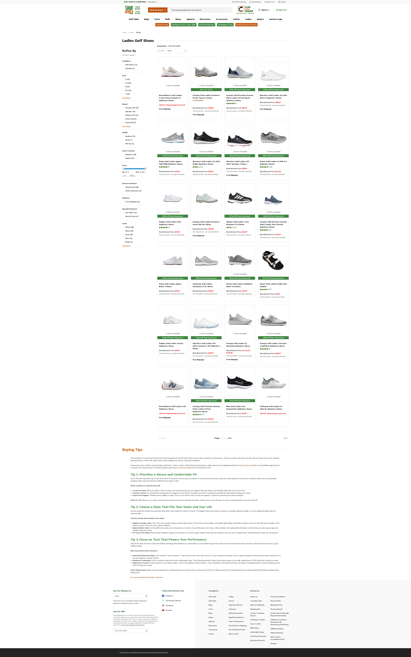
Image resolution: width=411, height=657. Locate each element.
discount (183, 468)
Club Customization (236, 621)
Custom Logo (275, 19)
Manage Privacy (276, 605)
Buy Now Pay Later (257, 640)
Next (285, 438)
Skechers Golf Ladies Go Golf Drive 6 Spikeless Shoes (273, 96)
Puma (245, 465)
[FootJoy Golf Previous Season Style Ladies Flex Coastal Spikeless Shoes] (273, 198)
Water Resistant (133, 191)
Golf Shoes (131, 65)
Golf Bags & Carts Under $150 (184, 25)
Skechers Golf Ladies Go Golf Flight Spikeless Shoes (206, 162)
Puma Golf (130, 123)
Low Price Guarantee (258, 636)
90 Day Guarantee (235, 613)
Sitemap (273, 643)
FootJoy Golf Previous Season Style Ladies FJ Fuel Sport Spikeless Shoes (239, 97)
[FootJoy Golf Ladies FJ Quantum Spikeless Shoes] (240, 319)
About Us (253, 597)
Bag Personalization (236, 617)
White (129, 227)
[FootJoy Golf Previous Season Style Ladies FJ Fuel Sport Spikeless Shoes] (240, 71)
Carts (157, 19)
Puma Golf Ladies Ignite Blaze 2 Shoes (170, 285)
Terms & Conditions (277, 597)
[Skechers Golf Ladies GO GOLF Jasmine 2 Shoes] (240, 137)
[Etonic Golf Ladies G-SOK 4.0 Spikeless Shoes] (273, 137)
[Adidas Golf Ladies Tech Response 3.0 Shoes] (240, 198)
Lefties (236, 19)
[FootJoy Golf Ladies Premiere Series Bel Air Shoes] (206, 198)
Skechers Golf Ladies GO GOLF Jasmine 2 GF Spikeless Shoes (206, 346)
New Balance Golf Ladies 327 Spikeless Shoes (172, 407)
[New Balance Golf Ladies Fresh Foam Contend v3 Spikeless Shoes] (173, 71)
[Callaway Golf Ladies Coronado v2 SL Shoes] (206, 260)
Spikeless (130, 154)
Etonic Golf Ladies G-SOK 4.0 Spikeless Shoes (273, 162)
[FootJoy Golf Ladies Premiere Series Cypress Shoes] (206, 71)
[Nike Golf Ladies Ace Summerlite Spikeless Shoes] (240, 382)
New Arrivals (131, 216)
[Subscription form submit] (146, 596)
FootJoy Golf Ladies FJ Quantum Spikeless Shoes (238, 344)
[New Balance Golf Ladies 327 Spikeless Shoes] (173, 382)
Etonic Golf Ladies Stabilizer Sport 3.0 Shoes (239, 285)
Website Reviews (276, 633)
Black (129, 231)
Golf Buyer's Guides (257, 620)
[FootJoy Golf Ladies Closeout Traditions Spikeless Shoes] (273, 319)
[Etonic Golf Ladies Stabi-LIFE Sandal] (273, 260)
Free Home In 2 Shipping (238, 626)
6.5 (128, 90)
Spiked (129, 158)
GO (124, 175)
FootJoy (240, 465)
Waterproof (131, 187)
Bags (146, 19)
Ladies (248, 19)
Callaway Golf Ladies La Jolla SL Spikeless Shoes (271, 407)
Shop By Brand (156, 10)
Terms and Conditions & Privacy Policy (132, 625)
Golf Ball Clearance (206, 25)
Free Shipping (132, 202)
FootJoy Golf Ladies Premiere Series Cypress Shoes (206, 96)
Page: (217, 438)
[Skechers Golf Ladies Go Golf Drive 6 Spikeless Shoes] (273, 71)
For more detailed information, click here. (147, 577)
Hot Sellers (131, 213)
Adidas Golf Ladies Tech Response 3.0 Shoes (237, 223)
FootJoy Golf (132, 108)
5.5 (128, 83)
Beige (129, 242)
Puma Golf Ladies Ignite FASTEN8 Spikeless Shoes (171, 162)
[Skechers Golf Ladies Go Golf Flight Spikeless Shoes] (206, 137)
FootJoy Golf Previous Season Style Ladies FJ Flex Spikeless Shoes (206, 409)
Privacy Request (276, 609)
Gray (129, 235)
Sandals (129, 68)
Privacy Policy (275, 601)
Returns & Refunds (257, 605)
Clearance (232, 609)
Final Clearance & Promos (246, 25)
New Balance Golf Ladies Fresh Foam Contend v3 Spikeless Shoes (170, 97)
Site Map (165, 653)
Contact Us (269, 2)
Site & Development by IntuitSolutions (148, 653)
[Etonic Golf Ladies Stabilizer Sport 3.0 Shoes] (240, 260)
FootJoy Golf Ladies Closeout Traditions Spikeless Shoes (273, 344)
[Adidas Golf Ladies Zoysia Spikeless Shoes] (173, 319)
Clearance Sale (162, 25)
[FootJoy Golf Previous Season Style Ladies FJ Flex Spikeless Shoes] (206, 382)
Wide (128, 140)
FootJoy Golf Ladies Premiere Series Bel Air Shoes (206, 223)
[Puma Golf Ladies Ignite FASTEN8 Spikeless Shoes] (173, 137)
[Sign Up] (146, 630)
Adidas (255, 465)
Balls (167, 19)
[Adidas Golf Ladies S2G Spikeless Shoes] (173, 198)
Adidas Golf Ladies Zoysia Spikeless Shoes (171, 344)
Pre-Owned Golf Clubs (237, 630)
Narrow (129, 144)
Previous (162, 438)
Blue (128, 238)
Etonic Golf (130, 119)
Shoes (178, 19)
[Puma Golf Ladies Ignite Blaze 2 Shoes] (173, 260)
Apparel (190, 19)
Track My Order (256, 601)
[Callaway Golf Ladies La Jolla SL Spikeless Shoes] (273, 382)
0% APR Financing (239, 2)
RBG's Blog (254, 628)
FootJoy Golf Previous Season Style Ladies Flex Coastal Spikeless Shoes (273, 224)
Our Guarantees (255, 2)
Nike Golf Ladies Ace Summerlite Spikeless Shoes (239, 407)
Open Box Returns (236, 605)
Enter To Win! (255, 624)
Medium (130, 136)
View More (126, 98)
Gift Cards (281, 2)
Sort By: (162, 51)
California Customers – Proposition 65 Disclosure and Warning (279, 622)
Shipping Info (255, 609)
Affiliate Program (276, 629)
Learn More (140, 2)
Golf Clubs (134, 19)
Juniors (260, 19)
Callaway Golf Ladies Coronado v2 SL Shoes (203, 285)
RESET (132, 175)
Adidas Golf (131, 115)
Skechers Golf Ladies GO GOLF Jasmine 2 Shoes (237, 162)
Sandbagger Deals (225, 25)
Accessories (222, 19)
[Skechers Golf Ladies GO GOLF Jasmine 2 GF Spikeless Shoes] (206, 319)
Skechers (130, 111)
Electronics (205, 19)
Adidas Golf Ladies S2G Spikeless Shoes (170, 223)
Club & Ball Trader (257, 632)
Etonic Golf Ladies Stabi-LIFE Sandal (273, 285)
